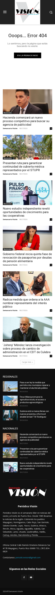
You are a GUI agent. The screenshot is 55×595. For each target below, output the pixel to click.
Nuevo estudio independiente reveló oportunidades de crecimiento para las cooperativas (26, 212)
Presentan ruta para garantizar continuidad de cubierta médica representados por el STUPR (23, 166)
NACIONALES (10, 428)
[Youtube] (31, 577)
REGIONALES (10, 376)
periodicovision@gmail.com (28, 557)
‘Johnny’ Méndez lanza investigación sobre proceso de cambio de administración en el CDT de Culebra (27, 348)
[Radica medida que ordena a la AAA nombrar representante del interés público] (27, 283)
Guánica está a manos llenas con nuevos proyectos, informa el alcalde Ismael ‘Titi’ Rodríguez (34, 414)
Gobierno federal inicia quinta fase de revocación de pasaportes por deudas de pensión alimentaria (27, 257)
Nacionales (8, 113)
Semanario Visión (10, 128)
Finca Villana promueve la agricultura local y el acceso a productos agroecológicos (33, 400)
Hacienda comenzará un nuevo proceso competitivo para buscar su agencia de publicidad (26, 121)
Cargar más (26, 362)
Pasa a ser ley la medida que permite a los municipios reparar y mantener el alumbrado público (35, 385)
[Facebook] (24, 577)
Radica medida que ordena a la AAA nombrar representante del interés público (26, 303)
